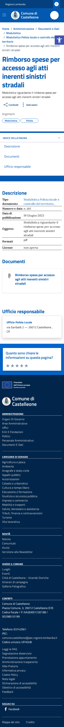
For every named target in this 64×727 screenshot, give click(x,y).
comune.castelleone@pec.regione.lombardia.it (29, 638)
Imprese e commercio (15, 500)
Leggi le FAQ (9, 649)
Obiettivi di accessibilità (16, 687)
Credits (30, 722)
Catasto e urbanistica (15, 483)
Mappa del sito (11, 722)
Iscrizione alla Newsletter (17, 552)
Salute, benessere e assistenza (20, 509)
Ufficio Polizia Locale (19, 322)
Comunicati (9, 543)
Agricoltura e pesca (13, 462)
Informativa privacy (14, 670)
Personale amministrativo (18, 440)
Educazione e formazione (17, 492)
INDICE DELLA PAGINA (15, 138)
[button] (59, 40)
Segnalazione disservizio (16, 653)
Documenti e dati (12, 445)
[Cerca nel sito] (54, 15)
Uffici (5, 428)
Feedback (7, 692)
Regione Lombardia (15, 4)
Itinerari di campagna (15, 582)
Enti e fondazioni (12, 432)
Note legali (8, 679)
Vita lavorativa (11, 522)
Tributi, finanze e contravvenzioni (22, 513)
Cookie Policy (10, 675)
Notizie (6, 539)
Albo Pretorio (10, 666)
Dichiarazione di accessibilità (19, 683)
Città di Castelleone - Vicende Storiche (25, 578)
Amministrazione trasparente (20, 662)
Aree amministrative (14, 423)
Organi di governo (13, 419)
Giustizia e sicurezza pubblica (19, 496)
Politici (6, 436)
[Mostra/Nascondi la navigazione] (4, 15)
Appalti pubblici (11, 475)
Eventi (6, 573)
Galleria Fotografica (14, 586)
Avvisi (5, 547)
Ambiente (8, 466)
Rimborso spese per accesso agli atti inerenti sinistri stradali (35, 279)
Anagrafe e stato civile (15, 470)
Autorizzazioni (10, 479)
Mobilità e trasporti (13, 505)
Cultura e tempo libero (15, 487)
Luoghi (6, 569)
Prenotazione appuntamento (19, 657)
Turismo (7, 517)
